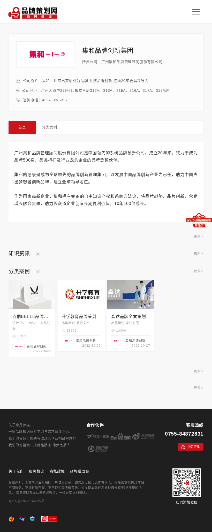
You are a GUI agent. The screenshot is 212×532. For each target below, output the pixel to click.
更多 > (198, 236)
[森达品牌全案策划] (130, 282)
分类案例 (49, 127)
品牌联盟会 (79, 471)
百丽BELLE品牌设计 (30, 317)
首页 (22, 127)
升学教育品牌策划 (79, 316)
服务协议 (36, 471)
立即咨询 (193, 447)
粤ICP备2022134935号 (26, 501)
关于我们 (16, 471)
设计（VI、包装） (25, 323)
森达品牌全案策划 (128, 316)
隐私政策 (57, 471)
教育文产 (83, 323)
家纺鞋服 (132, 323)
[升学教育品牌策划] (81, 282)
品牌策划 (68, 323)
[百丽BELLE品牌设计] (32, 282)
